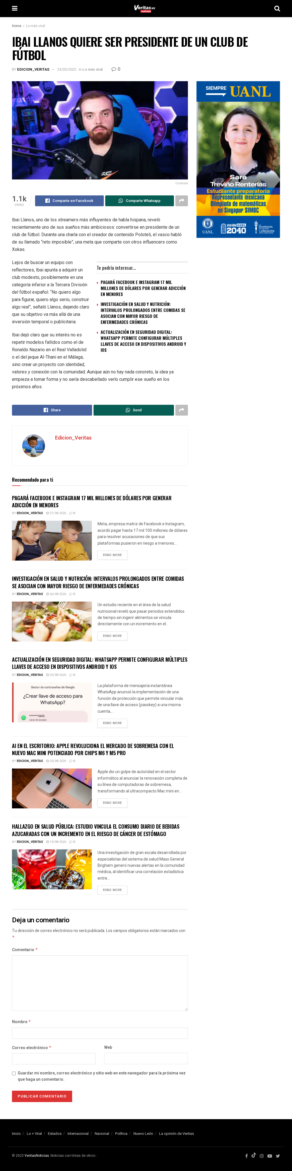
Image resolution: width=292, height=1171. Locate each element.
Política (121, 1133)
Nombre (21, 1022)
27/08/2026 (57, 513)
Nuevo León (143, 1133)
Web (108, 1048)
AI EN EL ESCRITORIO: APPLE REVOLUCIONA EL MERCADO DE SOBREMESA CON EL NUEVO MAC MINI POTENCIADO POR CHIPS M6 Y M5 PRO (93, 749)
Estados (55, 1133)
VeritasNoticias (37, 1155)
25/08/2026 (57, 675)
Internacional (78, 1133)
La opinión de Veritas (176, 1133)
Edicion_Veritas (33, 69)
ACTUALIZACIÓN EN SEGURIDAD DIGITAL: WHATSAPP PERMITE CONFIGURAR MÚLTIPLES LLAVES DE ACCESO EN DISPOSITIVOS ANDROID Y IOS (143, 341)
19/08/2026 (57, 841)
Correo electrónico (32, 1048)
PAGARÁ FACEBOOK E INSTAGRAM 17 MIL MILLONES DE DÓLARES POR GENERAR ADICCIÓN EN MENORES (143, 288)
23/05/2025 (66, 69)
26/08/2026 (57, 594)
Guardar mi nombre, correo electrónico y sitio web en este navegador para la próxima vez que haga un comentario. (102, 1076)
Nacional (102, 1133)
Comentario (25, 950)
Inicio (16, 1133)
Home (16, 25)
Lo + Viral (34, 1133)
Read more (112, 555)
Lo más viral (35, 25)
